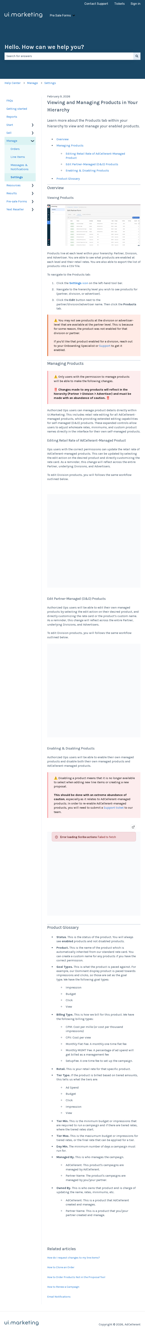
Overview (62, 139)
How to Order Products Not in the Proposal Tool (76, 1277)
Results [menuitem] (11, 193)
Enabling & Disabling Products (87, 170)
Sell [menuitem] (9, 133)
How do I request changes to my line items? (73, 1257)
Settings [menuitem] (17, 177)
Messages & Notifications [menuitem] (20, 167)
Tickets (119, 3)
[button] (33, 125)
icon (78, 283)
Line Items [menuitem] (18, 157)
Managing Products (69, 145)
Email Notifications (59, 1296)
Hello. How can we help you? (44, 46)
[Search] (136, 56)
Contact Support (96, 3)
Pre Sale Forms (60, 15)
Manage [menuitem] (11, 141)
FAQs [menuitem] (9, 100)
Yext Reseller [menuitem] (15, 209)
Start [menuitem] (9, 125)
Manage (32, 83)
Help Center (13, 83)
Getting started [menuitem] (16, 108)
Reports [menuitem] (11, 116)
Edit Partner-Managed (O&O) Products (92, 164)
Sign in (135, 3)
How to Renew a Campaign (63, 1286)
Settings (50, 83)
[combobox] (69, 56)
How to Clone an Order (60, 1267)
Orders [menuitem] (15, 149)
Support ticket (114, 807)
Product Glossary (68, 178)
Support (104, 346)
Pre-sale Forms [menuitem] (16, 201)
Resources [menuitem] (13, 185)
